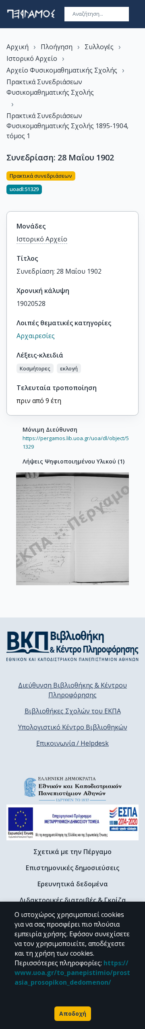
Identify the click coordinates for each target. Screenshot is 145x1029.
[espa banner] (72, 822)
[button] (35, 368)
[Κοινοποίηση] (135, 186)
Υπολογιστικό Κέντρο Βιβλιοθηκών (72, 727)
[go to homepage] (31, 14)
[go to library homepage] (72, 645)
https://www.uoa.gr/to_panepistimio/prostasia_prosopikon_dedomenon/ (72, 972)
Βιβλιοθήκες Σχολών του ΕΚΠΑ (73, 711)
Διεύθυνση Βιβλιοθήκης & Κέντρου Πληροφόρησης (72, 690)
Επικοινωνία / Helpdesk (72, 743)
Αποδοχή (72, 1013)
